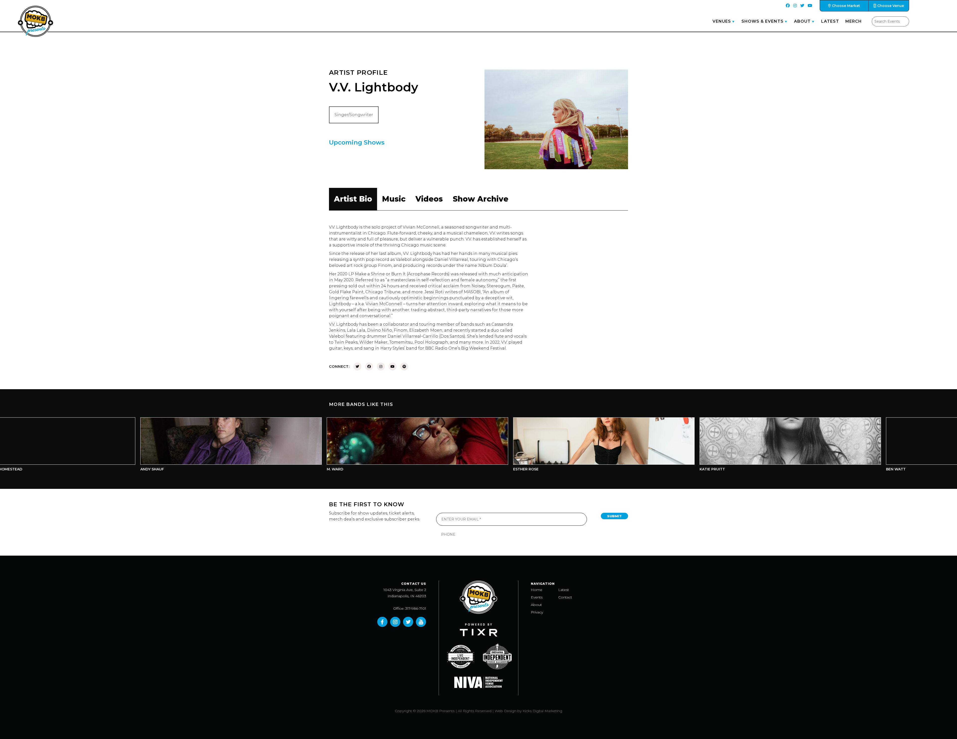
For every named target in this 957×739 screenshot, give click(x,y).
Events (537, 597)
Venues (722, 21)
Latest (830, 21)
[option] (148, 445)
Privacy (537, 612)
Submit (614, 516)
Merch (853, 21)
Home (536, 590)
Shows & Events (762, 21)
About (802, 21)
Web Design (505, 711)
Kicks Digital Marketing (542, 711)
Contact (565, 597)
